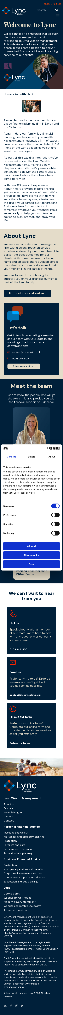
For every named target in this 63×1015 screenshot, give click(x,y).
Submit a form (20, 743)
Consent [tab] (11, 456)
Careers (8, 816)
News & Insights (13, 812)
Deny (31, 564)
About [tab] (51, 456)
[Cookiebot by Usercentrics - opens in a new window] (47, 448)
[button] (58, 16)
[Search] (58, 10)
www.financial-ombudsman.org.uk (22, 985)
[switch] (55, 515)
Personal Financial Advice (22, 827)
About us (9, 804)
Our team (9, 808)
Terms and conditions (16, 910)
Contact (9, 820)
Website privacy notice (17, 897)
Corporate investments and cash (23, 873)
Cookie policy (12, 893)
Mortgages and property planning (24, 836)
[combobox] (45, 10)
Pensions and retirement (18, 849)
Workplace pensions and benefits (24, 869)
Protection (10, 840)
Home (8, 94)
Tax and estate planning (18, 853)
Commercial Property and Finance (24, 877)
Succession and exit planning (21, 881)
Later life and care (14, 845)
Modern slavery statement (20, 901)
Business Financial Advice (22, 859)
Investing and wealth (16, 832)
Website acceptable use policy (22, 906)
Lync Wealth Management (22, 798)
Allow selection (31, 555)
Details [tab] (31, 456)
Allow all (31, 546)
